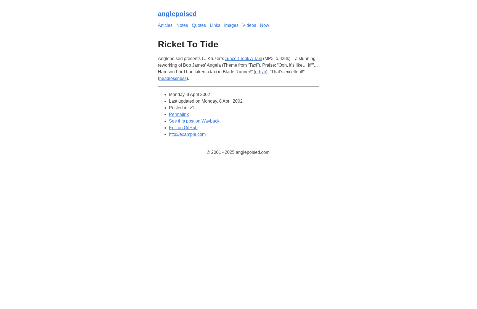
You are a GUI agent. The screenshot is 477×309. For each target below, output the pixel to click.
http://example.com (187, 134)
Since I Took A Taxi (243, 58)
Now (264, 25)
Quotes (199, 25)
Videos (249, 25)
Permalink (179, 114)
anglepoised (177, 13)
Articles (165, 25)
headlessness (173, 78)
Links (215, 25)
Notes (182, 25)
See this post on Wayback (194, 121)
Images (231, 25)
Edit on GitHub (183, 127)
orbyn (260, 71)
